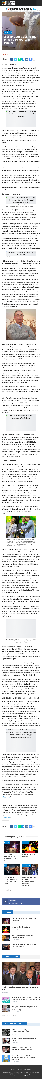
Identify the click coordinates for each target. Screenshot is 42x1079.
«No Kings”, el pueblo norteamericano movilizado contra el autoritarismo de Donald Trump (24, 1008)
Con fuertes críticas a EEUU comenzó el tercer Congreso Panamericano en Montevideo (25, 1057)
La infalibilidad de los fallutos (21, 927)
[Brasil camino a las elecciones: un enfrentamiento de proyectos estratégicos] (30, 869)
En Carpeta (8, 32)
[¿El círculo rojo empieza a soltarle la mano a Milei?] (21, 973)
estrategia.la (6, 797)
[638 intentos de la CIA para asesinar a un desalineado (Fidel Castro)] (6, 1032)
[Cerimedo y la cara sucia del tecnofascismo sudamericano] (6, 1049)
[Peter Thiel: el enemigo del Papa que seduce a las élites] (12, 869)
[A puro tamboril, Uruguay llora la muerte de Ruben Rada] (12, 847)
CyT (5, 865)
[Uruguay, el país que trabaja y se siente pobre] (6, 1041)
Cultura (7, 842)
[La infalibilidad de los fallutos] (30, 847)
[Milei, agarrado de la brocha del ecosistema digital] (6, 938)
